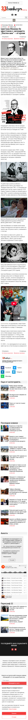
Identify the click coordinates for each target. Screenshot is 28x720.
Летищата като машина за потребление (17, 395)
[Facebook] (12, 14)
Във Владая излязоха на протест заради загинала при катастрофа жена (17, 629)
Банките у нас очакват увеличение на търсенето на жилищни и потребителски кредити (17, 439)
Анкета (4, 533)
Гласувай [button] (12, 560)
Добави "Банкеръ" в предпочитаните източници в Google (12, 361)
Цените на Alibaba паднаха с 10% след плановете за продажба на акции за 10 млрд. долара (17, 521)
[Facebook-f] (12, 649)
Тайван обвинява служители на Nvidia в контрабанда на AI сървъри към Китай (18, 491)
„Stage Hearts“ (5, 67)
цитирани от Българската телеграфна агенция (12, 68)
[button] (14, 20)
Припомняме (4, 323)
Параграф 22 (7, 603)
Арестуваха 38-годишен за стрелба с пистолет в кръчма (18, 457)
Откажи (14, 717)
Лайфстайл (12, 27)
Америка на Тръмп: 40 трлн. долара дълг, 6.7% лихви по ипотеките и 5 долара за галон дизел (18, 502)
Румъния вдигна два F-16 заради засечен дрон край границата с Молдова (17, 511)
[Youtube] (15, 14)
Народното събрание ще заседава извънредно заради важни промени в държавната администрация (17, 480)
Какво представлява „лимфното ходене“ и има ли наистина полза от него (18, 387)
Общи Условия (12, 709)
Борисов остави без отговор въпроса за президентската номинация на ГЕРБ (15, 428)
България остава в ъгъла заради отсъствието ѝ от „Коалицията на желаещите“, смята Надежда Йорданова (17, 468)
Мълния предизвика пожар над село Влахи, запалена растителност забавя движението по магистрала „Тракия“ (18, 619)
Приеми (14, 713)
